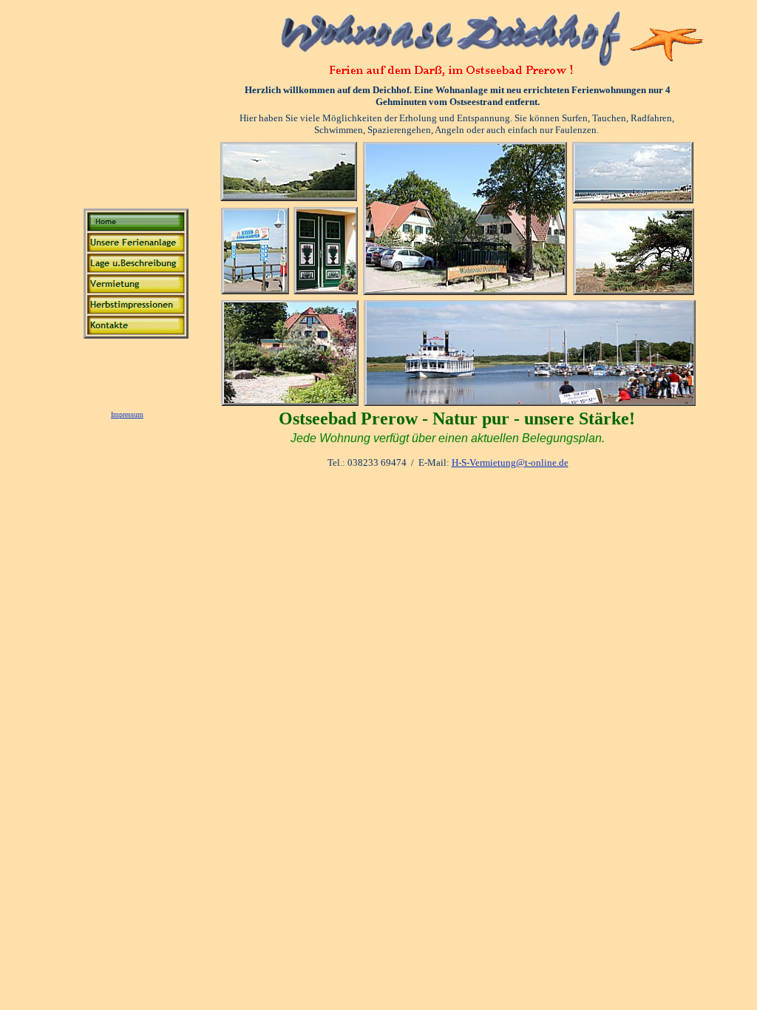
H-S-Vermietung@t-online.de (510, 462)
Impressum (127, 414)
